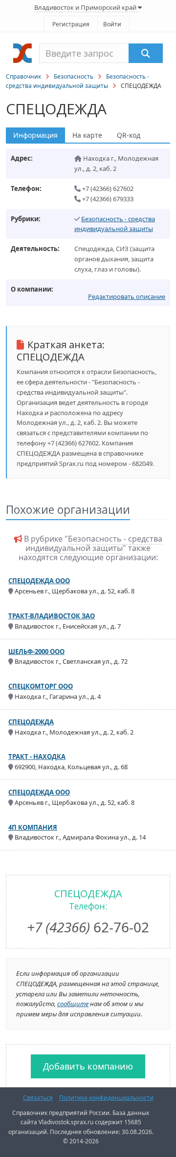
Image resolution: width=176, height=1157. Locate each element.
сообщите (72, 1003)
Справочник (23, 76)
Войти (112, 24)
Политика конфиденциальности (106, 1098)
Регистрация (70, 24)
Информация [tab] (35, 135)
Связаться (38, 1098)
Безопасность (73, 76)
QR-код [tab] (128, 135)
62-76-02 (88, 927)
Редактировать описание (126, 296)
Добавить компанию (88, 1066)
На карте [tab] (87, 135)
